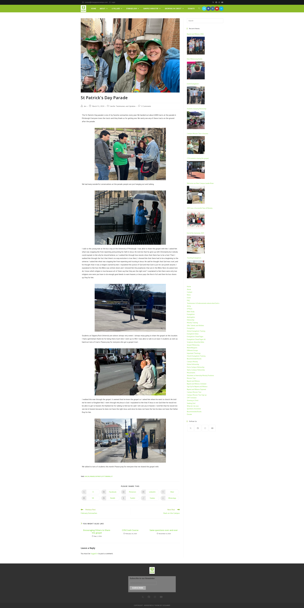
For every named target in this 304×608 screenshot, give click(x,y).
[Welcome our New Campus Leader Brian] (196, 195)
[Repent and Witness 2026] (196, 46)
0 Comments (146, 106)
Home (189, 287)
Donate (189, 414)
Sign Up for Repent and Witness (197, 387)
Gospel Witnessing (193, 345)
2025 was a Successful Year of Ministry (199, 208)
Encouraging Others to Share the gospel (96, 531)
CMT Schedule (192, 398)
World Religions (192, 348)
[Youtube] (222, 2)
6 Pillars (189, 309)
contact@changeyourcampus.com (96, 2)
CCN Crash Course (130, 530)
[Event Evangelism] (196, 95)
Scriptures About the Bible (195, 342)
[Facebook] (216, 2)
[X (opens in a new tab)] (204, 8)
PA (88, 476)
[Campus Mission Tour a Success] (196, 145)
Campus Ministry (192, 362)
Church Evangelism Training (196, 356)
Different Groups (192, 350)
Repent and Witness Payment (196, 389)
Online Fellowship (193, 364)
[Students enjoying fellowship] (196, 120)
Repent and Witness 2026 (195, 34)
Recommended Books (194, 359)
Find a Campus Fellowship (195, 367)
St (112, 476)
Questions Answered (194, 409)
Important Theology (193, 353)
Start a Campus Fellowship (196, 370)
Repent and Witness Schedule (196, 384)
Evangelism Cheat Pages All (196, 339)
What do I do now (193, 406)
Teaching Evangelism (194, 258)
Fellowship (190, 320)
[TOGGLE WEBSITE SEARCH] (199, 8)
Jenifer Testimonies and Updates (123, 106)
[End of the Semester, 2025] (196, 244)
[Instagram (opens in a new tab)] (213, 8)
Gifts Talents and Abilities (195, 325)
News (189, 295)
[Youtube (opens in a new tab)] (217, 8)
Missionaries (191, 373)
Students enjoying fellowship (196, 109)
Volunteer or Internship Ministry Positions (200, 375)
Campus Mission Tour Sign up (197, 395)
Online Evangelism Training (196, 331)
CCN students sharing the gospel (198, 158)
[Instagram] (219, 2)
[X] (213, 2)
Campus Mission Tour (194, 392)
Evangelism (191, 314)
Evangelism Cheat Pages (195, 337)
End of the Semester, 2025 (195, 233)
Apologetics (191, 317)
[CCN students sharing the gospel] (196, 170)
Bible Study (190, 312)
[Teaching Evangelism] (196, 269)
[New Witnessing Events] (196, 70)
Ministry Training (192, 323)
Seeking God (191, 403)
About (189, 289)
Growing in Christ (192, 400)
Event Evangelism (193, 84)
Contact (189, 292)
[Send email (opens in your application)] (221, 8)
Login (113, 2)
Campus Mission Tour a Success (197, 134)
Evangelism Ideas (193, 334)
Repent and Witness (193, 381)
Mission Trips (191, 378)
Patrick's (98, 476)
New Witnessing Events (194, 59)
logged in (94, 553)
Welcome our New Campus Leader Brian (200, 183)
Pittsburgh (106, 476)
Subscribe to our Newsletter (142, 578)
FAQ (188, 300)
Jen (85, 106)
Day (86, 476)
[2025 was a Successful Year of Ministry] (196, 220)
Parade (92, 476)
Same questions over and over (164, 530)
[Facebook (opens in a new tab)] (208, 8)
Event (189, 298)
